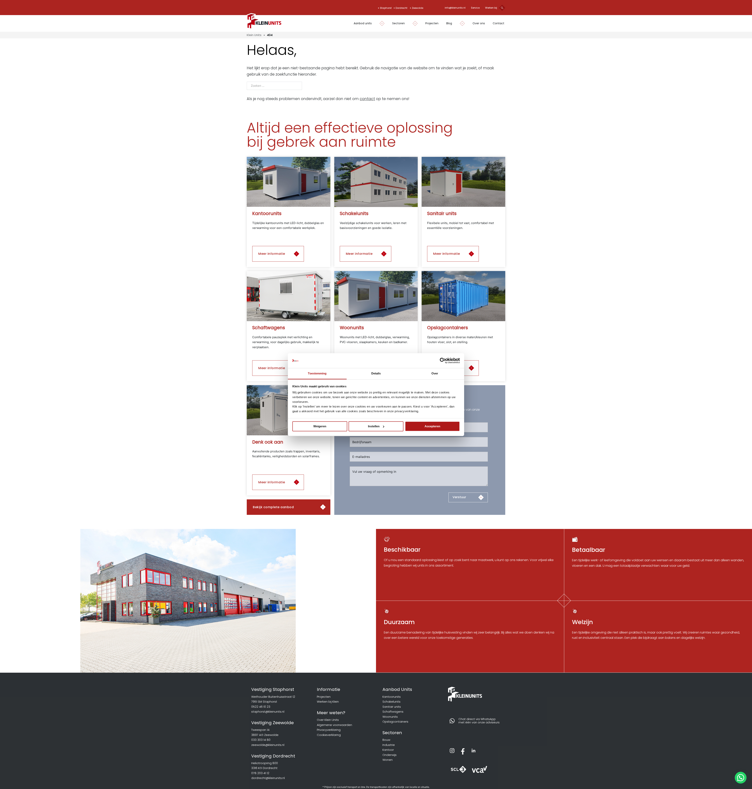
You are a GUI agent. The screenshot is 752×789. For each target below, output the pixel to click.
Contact (498, 23)
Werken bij (491, 7)
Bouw (386, 740)
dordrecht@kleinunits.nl (268, 778)
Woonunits (390, 717)
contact (367, 98)
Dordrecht (401, 8)
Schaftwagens (392, 711)
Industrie (388, 745)
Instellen (374, 426)
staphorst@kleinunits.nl (267, 711)
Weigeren (319, 426)
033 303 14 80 (260, 740)
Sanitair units (391, 707)
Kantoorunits (391, 697)
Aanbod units (363, 23)
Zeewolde (417, 8)
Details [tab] (376, 373)
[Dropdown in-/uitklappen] (380, 23)
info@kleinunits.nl (455, 7)
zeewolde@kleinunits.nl (267, 745)
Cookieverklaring (329, 735)
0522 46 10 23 (260, 707)
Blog (449, 23)
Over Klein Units (328, 720)
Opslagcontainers (395, 721)
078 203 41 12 (260, 773)
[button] (741, 778)
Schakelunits (391, 702)
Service (475, 7)
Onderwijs (389, 755)
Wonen (387, 760)
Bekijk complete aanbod (273, 507)
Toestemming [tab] (317, 373)
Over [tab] (434, 373)
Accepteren (432, 426)
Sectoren (398, 23)
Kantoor (388, 750)
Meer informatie (271, 253)
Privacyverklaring (329, 730)
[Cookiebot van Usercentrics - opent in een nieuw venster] (443, 360)
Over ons (479, 23)
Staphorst (386, 8)
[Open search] (502, 8)
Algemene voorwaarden (334, 725)
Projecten (431, 23)
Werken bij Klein (328, 702)
